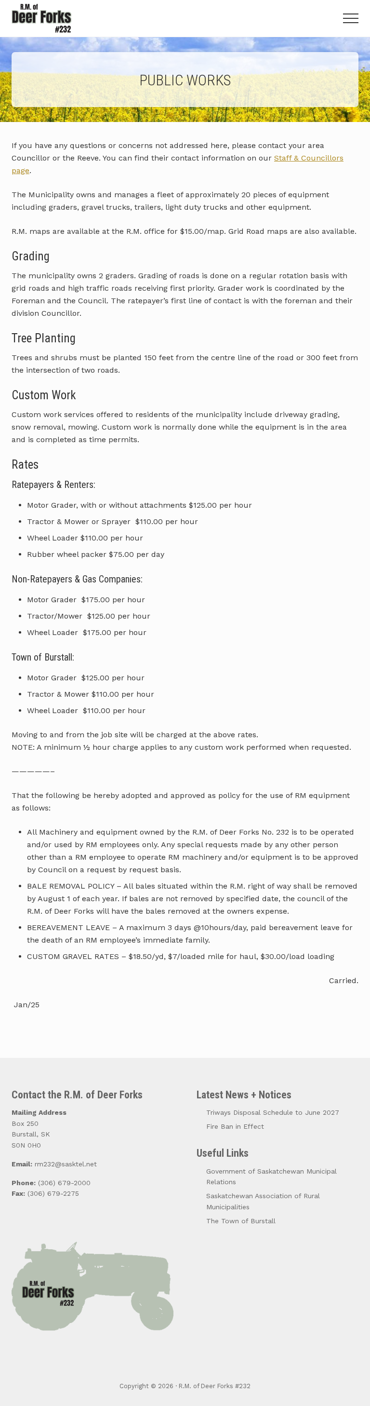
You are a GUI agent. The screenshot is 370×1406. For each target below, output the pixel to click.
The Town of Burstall (241, 1221)
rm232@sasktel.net (66, 1164)
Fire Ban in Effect (235, 1126)
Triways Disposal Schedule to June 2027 (272, 1112)
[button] (350, 18)
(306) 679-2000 (64, 1183)
